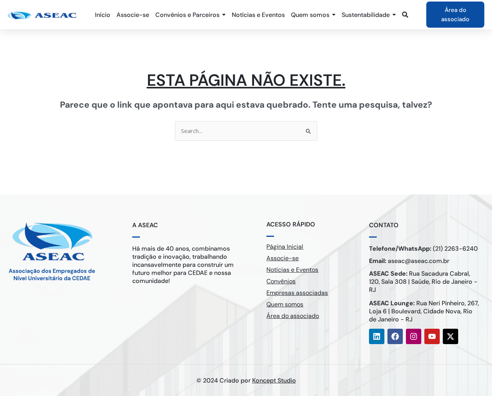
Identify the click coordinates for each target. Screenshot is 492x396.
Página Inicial (284, 247)
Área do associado (292, 316)
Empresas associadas (297, 293)
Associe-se (282, 258)
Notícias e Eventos (292, 270)
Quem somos (284, 304)
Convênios (281, 281)
